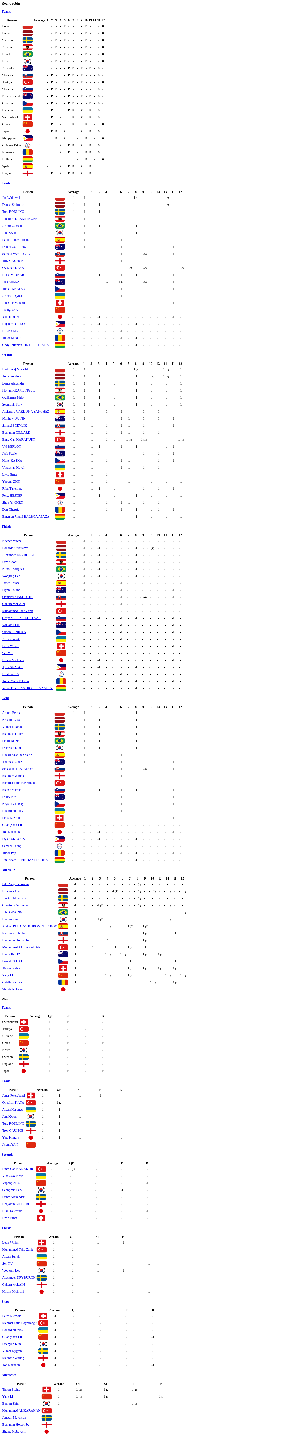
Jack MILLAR (12, 281)
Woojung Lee (11, 576)
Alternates (9, 869)
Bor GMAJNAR (13, 274)
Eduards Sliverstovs (15, 548)
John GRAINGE (13, 912)
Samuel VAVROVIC (16, 253)
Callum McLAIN (13, 604)
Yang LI (7, 975)
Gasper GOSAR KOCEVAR (21, 618)
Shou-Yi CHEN (12, 502)
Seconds (7, 354)
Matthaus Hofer (12, 733)
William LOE (11, 625)
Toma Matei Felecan (15, 681)
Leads (6, 183)
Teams (6, 11)
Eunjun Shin (10, 919)
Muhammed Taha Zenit (17, 611)
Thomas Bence (12, 761)
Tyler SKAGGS (12, 667)
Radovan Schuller (14, 933)
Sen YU (7, 653)
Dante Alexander (13, 383)
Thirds (6, 526)
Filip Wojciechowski (15, 884)
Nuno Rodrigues (13, 569)
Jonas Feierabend (13, 303)
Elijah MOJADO (13, 324)
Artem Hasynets (12, 296)
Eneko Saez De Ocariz (17, 754)
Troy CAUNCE (12, 260)
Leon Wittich (10, 646)
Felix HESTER (12, 495)
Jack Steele (9, 453)
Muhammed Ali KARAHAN (21, 947)
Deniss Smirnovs (13, 204)
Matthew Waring (13, 775)
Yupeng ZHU (11, 481)
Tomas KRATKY (14, 288)
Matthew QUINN (14, 418)
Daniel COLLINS (14, 246)
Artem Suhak (11, 639)
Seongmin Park (12, 404)
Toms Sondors (11, 376)
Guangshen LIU (12, 825)
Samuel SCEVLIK (14, 425)
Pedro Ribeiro (11, 740)
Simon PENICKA (14, 632)
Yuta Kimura (10, 317)
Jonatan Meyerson (14, 898)
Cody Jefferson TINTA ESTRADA (25, 345)
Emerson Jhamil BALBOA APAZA (25, 516)
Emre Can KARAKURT (18, 439)
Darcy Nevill (10, 796)
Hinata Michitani (13, 660)
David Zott (9, 562)
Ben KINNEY (11, 954)
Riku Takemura (12, 488)
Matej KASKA (12, 460)
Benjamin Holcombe (15, 940)
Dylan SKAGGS (13, 839)
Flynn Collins (11, 590)
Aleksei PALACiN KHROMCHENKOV (29, 926)
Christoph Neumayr (15, 905)
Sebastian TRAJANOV (17, 768)
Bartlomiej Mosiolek (15, 369)
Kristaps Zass (11, 719)
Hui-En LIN (10, 331)
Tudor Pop (9, 853)
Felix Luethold (11, 818)
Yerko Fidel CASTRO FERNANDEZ (27, 688)
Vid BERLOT (11, 446)
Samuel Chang (11, 846)
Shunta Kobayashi (14, 989)
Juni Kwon (9, 232)
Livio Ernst (9, 474)
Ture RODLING (13, 211)
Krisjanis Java (11, 891)
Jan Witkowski (11, 197)
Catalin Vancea (12, 982)
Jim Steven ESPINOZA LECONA (25, 860)
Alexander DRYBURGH (19, 555)
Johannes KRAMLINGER (20, 218)
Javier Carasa (11, 583)
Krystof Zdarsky (13, 804)
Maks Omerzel (11, 789)
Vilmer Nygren (12, 726)
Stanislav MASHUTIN (17, 597)
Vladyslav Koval (13, 467)
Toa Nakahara (11, 832)
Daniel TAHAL (12, 961)
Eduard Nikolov (12, 811)
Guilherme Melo (13, 397)
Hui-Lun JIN (10, 674)
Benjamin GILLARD (16, 432)
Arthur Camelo (12, 225)
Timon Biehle (11, 968)
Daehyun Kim (11, 747)
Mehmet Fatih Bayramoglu (19, 782)
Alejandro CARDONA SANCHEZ (25, 411)
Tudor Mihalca (11, 338)
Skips (5, 698)
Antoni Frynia (11, 712)
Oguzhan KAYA (13, 267)
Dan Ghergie (10, 509)
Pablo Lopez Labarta (15, 239)
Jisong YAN (10, 310)
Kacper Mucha (12, 541)
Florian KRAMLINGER (18, 390)
